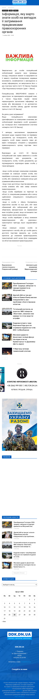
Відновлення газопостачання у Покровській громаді (10, 267)
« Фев (4, 621)
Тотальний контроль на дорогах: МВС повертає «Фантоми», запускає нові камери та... (25, 544)
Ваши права (6, 313)
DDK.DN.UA (9, 688)
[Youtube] (30, 675)
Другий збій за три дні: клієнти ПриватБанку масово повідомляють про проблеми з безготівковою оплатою (25, 299)
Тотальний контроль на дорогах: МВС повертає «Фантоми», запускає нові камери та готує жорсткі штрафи (23, 313)
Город (10, 10)
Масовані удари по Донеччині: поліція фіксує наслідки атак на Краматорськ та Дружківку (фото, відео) (24, 339)
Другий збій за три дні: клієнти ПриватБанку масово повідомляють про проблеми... (24, 534)
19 (14, 611)
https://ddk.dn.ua (19, 696)
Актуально (11, 7)
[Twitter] (20, 675)
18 (9, 611)
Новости (16, 10)
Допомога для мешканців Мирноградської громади (31, 268)
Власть (4, 327)
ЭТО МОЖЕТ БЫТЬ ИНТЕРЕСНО (13, 278)
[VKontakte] (25, 675)
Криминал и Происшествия (6, 299)
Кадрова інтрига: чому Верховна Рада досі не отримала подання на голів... (25, 554)
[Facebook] (9, 675)
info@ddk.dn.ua (26, 662)
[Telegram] (14, 675)
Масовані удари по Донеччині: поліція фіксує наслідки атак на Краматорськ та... (25, 565)
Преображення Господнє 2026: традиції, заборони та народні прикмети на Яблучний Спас (24, 524)
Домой (4, 7)
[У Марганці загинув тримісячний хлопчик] (7, 351)
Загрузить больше (18, 573)
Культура (5, 288)
